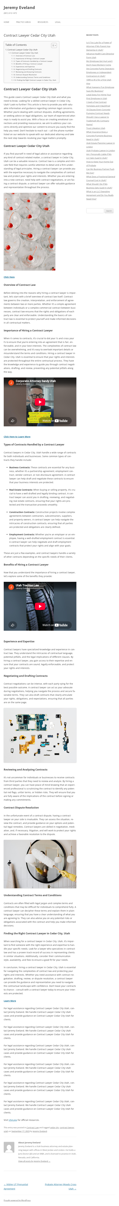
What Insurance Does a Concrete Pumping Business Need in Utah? (99, 135)
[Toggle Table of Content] (52, 45)
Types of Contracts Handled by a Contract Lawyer (34, 61)
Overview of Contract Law (25, 56)
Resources (43, 22)
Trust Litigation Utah (95, 128)
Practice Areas (23, 22)
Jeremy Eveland (19, 7)
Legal (58, 22)
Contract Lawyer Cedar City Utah (22, 49)
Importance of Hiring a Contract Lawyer (30, 58)
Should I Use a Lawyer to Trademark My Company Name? (97, 121)
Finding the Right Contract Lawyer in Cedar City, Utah (36, 80)
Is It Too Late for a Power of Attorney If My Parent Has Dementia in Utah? (99, 46)
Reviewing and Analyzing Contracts (29, 72)
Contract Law (32, 1127)
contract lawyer (67, 1127)
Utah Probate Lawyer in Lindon (100, 150)
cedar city (54, 1127)
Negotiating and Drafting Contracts (29, 69)
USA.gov (13, 1119)
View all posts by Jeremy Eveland (34, 1161)
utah (6, 1131)
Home (6, 22)
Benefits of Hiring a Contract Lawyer (29, 64)
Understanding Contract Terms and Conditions (33, 77)
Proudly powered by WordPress (17, 1200)
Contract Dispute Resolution (26, 75)
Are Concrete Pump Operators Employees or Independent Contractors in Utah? (100, 72)
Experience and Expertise (25, 66)
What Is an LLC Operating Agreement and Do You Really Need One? (100, 195)
